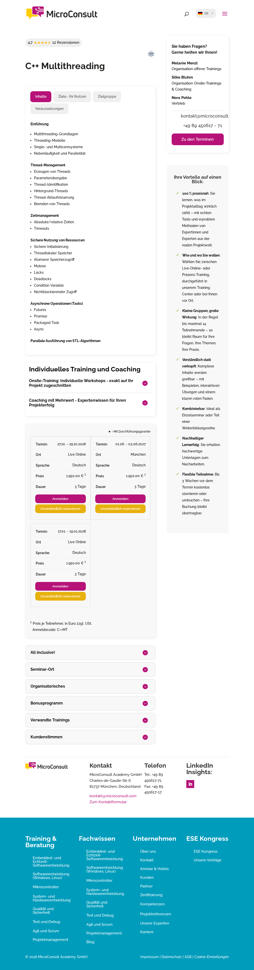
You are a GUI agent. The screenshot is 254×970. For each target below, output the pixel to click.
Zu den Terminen (197, 139)
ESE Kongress (206, 851)
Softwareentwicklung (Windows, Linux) (51, 876)
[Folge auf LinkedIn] (190, 784)
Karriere (147, 932)
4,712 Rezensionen (53, 42)
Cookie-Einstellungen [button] (211, 957)
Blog (90, 942)
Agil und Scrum (46, 931)
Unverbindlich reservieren (60, 509)
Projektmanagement (50, 939)
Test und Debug (46, 922)
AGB (188, 957)
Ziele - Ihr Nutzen (72, 96)
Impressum (149, 957)
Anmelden (60, 499)
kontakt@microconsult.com (113, 796)
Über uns (148, 851)
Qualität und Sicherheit (43, 911)
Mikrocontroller (46, 887)
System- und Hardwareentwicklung (51, 898)
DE (206, 13)
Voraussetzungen (49, 109)
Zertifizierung (151, 895)
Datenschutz (171, 957)
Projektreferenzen (155, 914)
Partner (146, 886)
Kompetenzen (152, 904)
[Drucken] (151, 54)
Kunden (147, 877)
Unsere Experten (154, 923)
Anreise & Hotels (154, 869)
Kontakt (147, 860)
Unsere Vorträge (208, 860)
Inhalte (40, 96)
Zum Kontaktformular (108, 802)
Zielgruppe (107, 96)
